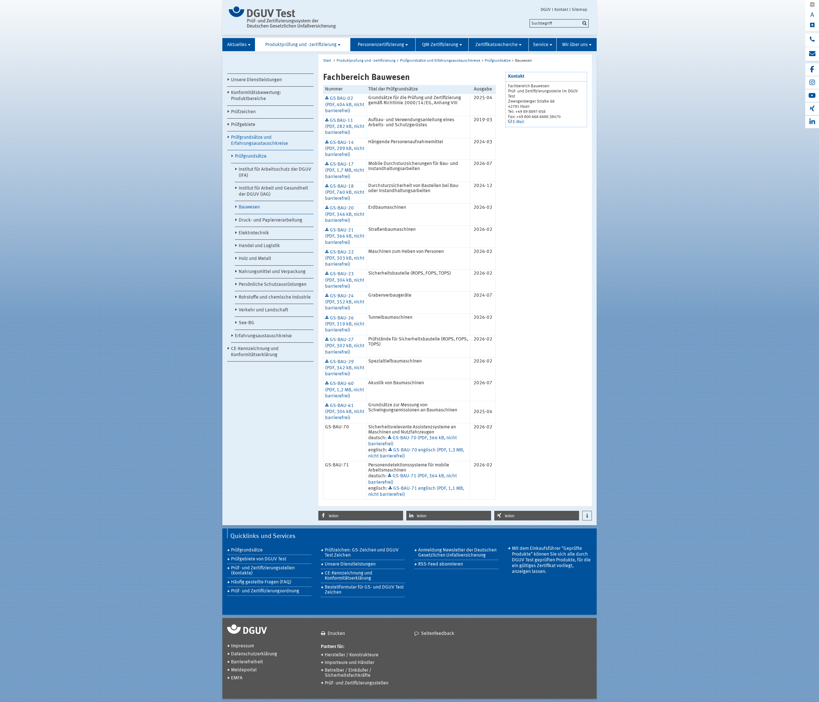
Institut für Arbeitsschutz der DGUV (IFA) (275, 172)
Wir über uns (575, 45)
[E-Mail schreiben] (812, 54)
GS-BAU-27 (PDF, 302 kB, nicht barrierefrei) (344, 346)
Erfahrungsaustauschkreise (263, 336)
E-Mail (518, 122)
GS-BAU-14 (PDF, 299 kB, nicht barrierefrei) (344, 148)
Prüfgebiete (243, 124)
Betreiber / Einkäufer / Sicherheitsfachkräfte (348, 673)
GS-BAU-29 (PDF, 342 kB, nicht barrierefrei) (344, 368)
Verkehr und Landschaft (263, 310)
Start (327, 61)
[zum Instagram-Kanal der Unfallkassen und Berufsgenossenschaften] (812, 82)
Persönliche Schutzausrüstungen (272, 284)
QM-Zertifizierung (440, 45)
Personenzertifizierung (381, 45)
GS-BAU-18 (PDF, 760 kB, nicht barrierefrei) (344, 192)
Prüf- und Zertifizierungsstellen (356, 683)
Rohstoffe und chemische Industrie (275, 297)
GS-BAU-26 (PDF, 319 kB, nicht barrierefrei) (344, 324)
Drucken (336, 633)
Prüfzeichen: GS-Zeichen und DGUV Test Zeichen (362, 553)
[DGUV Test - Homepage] (282, 17)
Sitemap (579, 9)
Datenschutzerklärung (254, 654)
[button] (360, 515)
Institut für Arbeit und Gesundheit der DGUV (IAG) (273, 191)
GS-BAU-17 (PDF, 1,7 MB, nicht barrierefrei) (344, 170)
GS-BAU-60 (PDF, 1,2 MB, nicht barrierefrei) (344, 389)
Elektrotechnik (254, 233)
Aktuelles (237, 45)
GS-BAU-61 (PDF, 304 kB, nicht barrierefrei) (344, 411)
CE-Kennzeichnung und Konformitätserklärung (255, 352)
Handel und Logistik (259, 246)
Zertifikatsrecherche (496, 45)
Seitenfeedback (437, 633)
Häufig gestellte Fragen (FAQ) (261, 582)
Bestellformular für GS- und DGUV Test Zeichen (364, 590)
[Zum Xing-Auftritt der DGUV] (812, 109)
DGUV (546, 9)
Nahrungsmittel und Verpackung (272, 271)
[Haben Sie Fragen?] (812, 40)
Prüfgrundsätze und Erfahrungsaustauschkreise (259, 140)
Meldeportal (244, 670)
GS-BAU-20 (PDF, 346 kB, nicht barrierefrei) (344, 214)
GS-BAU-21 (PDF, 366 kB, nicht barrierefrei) (344, 236)
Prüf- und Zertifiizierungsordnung (265, 591)
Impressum (242, 646)
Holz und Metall (255, 258)
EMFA (237, 678)
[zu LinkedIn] (812, 122)
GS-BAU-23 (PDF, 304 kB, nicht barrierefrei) (344, 280)
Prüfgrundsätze (250, 156)
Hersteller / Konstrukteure (351, 655)
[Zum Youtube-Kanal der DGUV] (812, 96)
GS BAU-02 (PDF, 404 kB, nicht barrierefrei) (344, 104)
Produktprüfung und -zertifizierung (301, 45)
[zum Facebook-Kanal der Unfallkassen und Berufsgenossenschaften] (812, 69)
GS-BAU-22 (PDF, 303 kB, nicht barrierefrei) (344, 258)
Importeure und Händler (349, 662)
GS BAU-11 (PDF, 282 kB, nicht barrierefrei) (344, 126)
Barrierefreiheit (247, 662)
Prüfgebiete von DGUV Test (258, 559)
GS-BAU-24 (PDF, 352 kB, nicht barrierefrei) (344, 302)
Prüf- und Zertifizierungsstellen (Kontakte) (263, 571)
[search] (559, 23)
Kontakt (561, 9)
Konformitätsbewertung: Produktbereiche (256, 95)
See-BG (246, 323)
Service (540, 45)
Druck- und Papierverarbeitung (270, 220)
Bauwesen (249, 207)
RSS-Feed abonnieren (440, 564)
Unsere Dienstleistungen (256, 80)
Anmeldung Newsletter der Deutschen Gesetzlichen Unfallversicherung (457, 553)
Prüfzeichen (243, 112)
